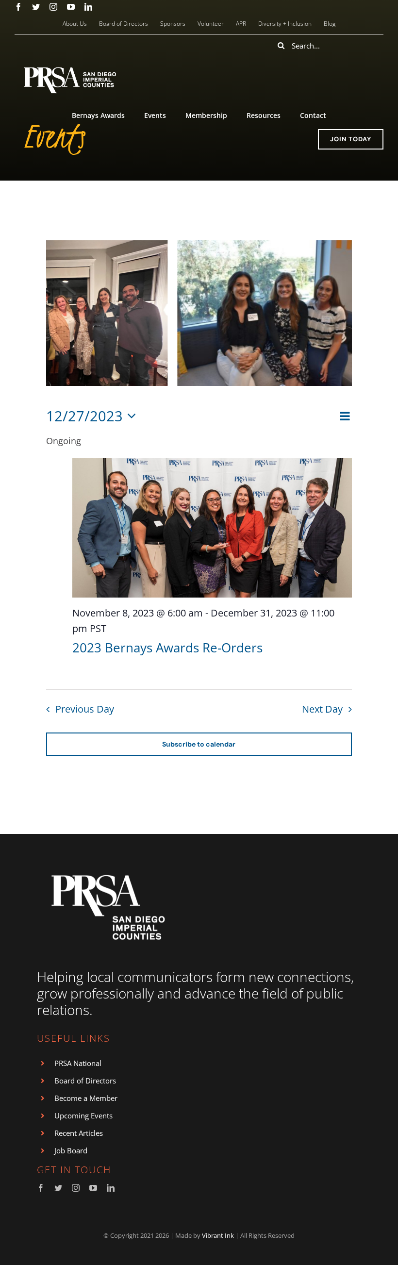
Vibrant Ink (218, 1235)
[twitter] (36, 7)
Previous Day (84, 709)
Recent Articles (78, 1133)
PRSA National (77, 1063)
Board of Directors (85, 1080)
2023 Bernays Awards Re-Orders (167, 647)
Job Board (70, 1150)
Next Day (322, 709)
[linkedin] (88, 7)
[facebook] (18, 7)
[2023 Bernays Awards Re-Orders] (212, 528)
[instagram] (53, 7)
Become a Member (85, 1098)
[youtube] (71, 7)
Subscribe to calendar (198, 744)
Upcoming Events (83, 1115)
